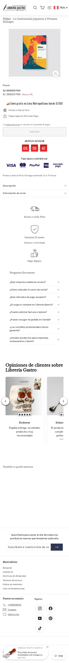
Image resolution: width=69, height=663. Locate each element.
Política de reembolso (12, 584)
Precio (6, 85)
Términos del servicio (12, 580)
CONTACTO (8, 572)
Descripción (9, 185)
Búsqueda (7, 568)
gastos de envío (13, 124)
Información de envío (14, 193)
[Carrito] (42, 8)
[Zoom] (55, 74)
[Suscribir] (57, 547)
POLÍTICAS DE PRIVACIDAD (14, 576)
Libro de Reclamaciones (14, 588)
